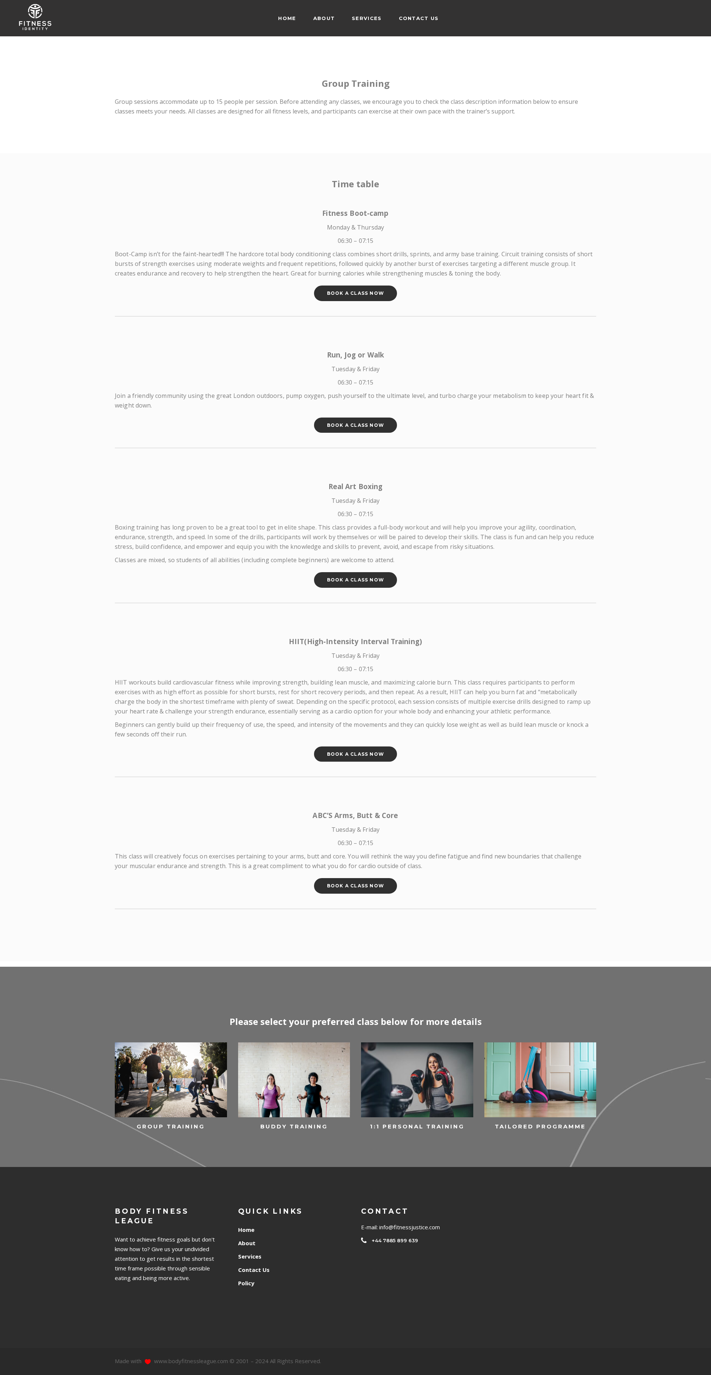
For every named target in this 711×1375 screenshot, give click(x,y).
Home (246, 1229)
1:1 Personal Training (417, 1126)
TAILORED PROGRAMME (540, 1126)
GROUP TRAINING (171, 1126)
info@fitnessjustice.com (409, 1227)
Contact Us (254, 1269)
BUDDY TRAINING (294, 1126)
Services (249, 1256)
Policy (246, 1283)
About (247, 1243)
